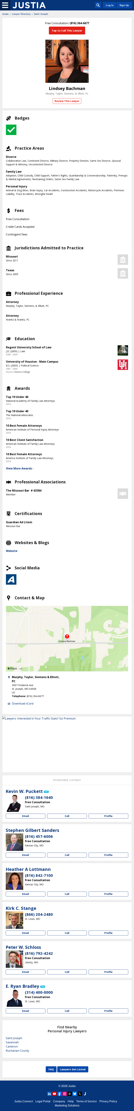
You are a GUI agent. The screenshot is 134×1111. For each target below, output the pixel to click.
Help (71, 1101)
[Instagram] (64, 1094)
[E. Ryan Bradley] (14, 998)
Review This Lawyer (67, 101)
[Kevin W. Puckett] (14, 803)
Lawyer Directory (21, 14)
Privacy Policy (108, 1101)
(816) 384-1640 (39, 797)
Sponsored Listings (67, 780)
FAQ (51, 1069)
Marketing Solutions (67, 1105)
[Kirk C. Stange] (14, 920)
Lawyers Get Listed (72, 1069)
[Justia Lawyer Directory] (29, 5)
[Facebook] (59, 1094)
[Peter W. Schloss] (14, 959)
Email (25, 816)
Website (11, 551)
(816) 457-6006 (39, 836)
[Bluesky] (75, 1094)
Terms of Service (86, 1101)
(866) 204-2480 (39, 914)
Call (67, 816)
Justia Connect (23, 1101)
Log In (110, 5)
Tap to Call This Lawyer (67, 30)
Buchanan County (17, 1051)
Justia (5, 14)
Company (59, 1101)
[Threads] (70, 1094)
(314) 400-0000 (39, 992)
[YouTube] (54, 1094)
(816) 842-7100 (39, 875)
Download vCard (22, 703)
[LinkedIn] (49, 1094)
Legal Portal (42, 1101)
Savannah (12, 1042)
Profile (108, 816)
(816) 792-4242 (39, 953)
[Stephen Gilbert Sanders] (14, 842)
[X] (80, 1094)
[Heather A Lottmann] (14, 881)
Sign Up (124, 5)
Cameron (12, 1046)
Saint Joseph (41, 14)
